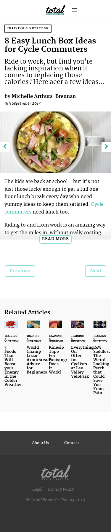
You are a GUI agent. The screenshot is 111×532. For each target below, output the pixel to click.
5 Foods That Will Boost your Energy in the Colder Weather (11, 357)
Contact (71, 443)
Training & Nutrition (28, 28)
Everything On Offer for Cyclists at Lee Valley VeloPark (77, 353)
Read (55, 239)
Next (96, 271)
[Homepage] (55, 471)
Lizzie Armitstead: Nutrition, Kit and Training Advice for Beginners (33, 351)
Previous (19, 271)
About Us (40, 443)
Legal (37, 489)
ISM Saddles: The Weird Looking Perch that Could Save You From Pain (100, 361)
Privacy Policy (61, 489)
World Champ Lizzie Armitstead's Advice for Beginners (40, 360)
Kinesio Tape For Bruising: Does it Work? (55, 351)
